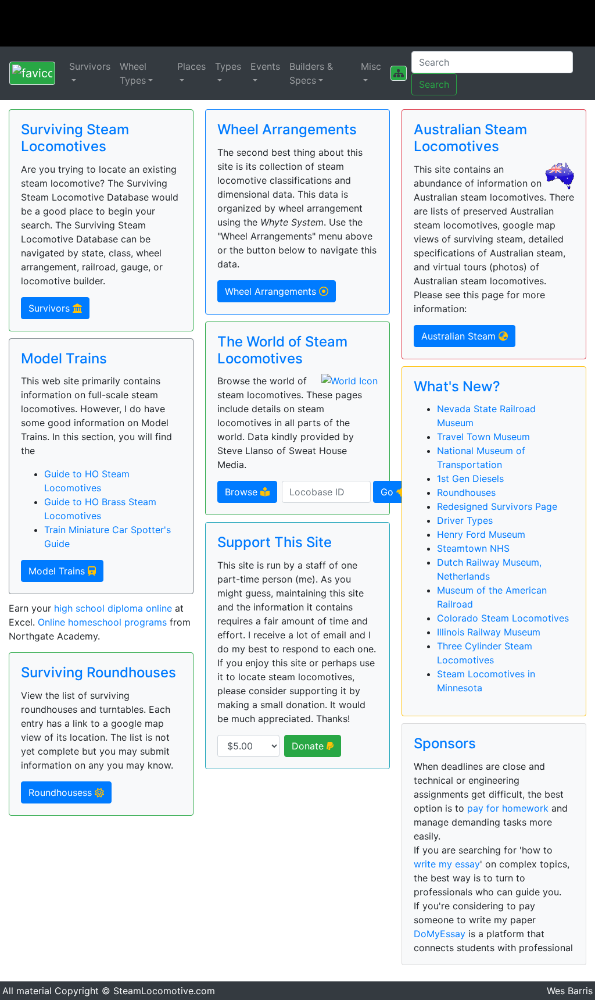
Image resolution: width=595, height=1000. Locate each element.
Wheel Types (133, 73)
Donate (309, 746)
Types (228, 66)
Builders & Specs (311, 73)
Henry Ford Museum (481, 534)
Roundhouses (466, 492)
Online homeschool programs (102, 622)
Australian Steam (460, 336)
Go (388, 492)
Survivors (89, 66)
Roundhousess (61, 792)
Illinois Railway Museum (488, 632)
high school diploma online (113, 608)
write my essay (447, 864)
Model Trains (58, 571)
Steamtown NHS (473, 548)
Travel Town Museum (483, 436)
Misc (371, 66)
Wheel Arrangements (272, 291)
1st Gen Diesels (470, 478)
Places (191, 66)
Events (265, 66)
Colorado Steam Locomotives (503, 618)
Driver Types (465, 520)
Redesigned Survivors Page (497, 506)
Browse (242, 492)
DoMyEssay (439, 934)
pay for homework (508, 808)
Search (434, 84)
